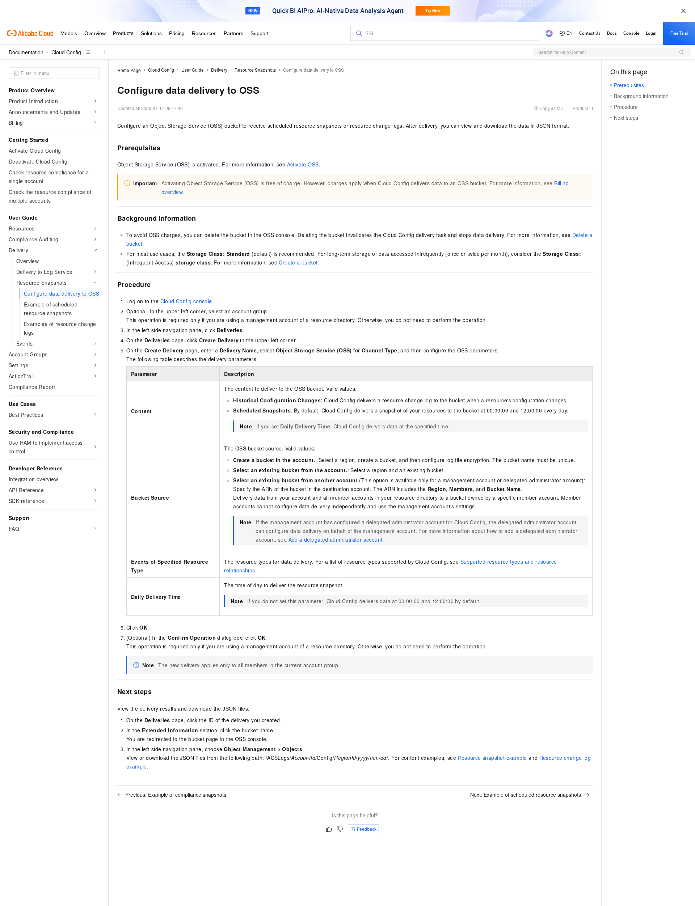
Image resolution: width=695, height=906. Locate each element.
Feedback (366, 829)
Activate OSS (303, 164)
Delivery (219, 70)
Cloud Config (66, 52)
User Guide (192, 70)
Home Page (129, 70)
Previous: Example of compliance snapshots (175, 794)
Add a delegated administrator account (335, 539)
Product (580, 108)
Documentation (26, 52)
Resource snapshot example (492, 757)
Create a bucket (298, 262)
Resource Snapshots (255, 70)
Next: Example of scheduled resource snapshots (525, 794)
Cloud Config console (186, 301)
